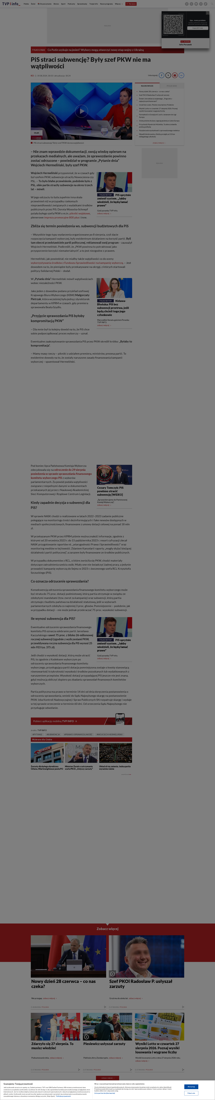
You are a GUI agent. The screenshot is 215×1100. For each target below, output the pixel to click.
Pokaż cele (191, 1093)
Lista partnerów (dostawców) (104, 1093)
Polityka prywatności (63, 1096)
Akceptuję (191, 1087)
